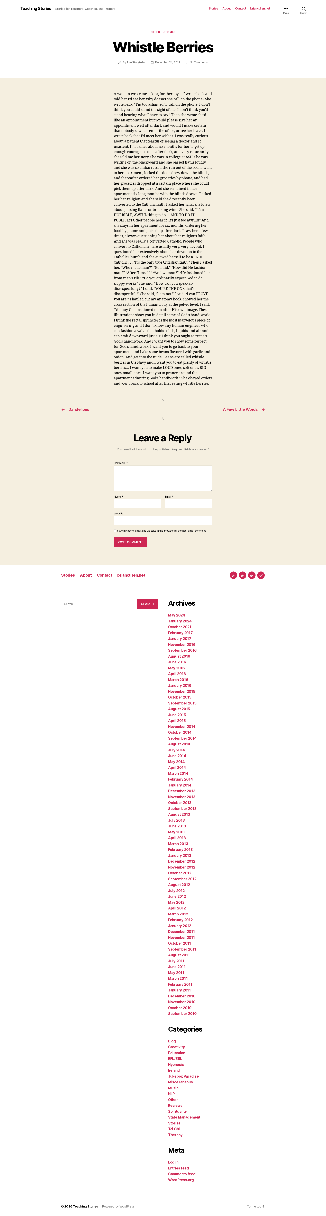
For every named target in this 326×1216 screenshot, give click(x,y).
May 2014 (176, 762)
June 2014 (177, 756)
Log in (173, 1162)
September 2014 (182, 738)
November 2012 (181, 867)
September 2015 (182, 703)
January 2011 (179, 990)
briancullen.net (260, 8)
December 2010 (181, 996)
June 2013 (177, 826)
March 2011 (178, 978)
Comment (121, 463)
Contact (240, 8)
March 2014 (178, 773)
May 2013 (176, 832)
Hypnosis (176, 1064)
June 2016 (177, 662)
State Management (184, 1117)
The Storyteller (136, 62)
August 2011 (179, 955)
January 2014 (179, 785)
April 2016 (177, 674)
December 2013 (181, 791)
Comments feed (182, 1174)
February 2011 (180, 984)
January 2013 (179, 855)
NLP (171, 1094)
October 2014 (180, 732)
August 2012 (179, 885)
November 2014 (181, 727)
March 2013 (178, 844)
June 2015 (177, 715)
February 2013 (180, 849)
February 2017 (180, 633)
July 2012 (176, 891)
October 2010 (180, 1008)
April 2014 (177, 767)
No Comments (199, 62)
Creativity (176, 1047)
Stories (213, 8)
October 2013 (179, 803)
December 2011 (181, 931)
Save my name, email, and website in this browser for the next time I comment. (161, 530)
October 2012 (179, 873)
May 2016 (176, 668)
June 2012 (177, 896)
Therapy (175, 1135)
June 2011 (177, 967)
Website (118, 513)
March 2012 (178, 914)
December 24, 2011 (167, 62)
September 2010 (182, 1014)
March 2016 (178, 680)
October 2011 (179, 943)
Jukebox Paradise (183, 1076)
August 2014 (179, 744)
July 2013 (176, 820)
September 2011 (182, 949)
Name (118, 496)
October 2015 (179, 697)
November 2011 (181, 937)
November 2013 (181, 797)
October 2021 (179, 627)
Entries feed (178, 1168)
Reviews (175, 1105)
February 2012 (180, 920)
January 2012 (179, 926)
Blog (172, 1041)
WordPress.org (181, 1180)
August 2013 (179, 814)
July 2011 (176, 961)
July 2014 (176, 750)
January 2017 (179, 639)
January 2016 (179, 685)
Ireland (174, 1070)
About (226, 8)
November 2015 (181, 691)
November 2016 (181, 644)
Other (155, 32)
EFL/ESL (175, 1059)
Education (176, 1053)
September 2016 (182, 650)
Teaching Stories (35, 8)
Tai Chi (174, 1129)
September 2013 (182, 809)
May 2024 (176, 615)
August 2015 (179, 709)
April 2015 (177, 721)
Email (169, 496)
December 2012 (181, 861)
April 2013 (177, 838)
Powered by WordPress (118, 1206)
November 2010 (181, 1002)
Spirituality (177, 1111)
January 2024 (180, 621)
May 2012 (176, 902)
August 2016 (179, 656)
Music (173, 1088)
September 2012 (182, 879)
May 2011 (176, 973)
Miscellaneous (180, 1082)
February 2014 (180, 779)
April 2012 (177, 908)
